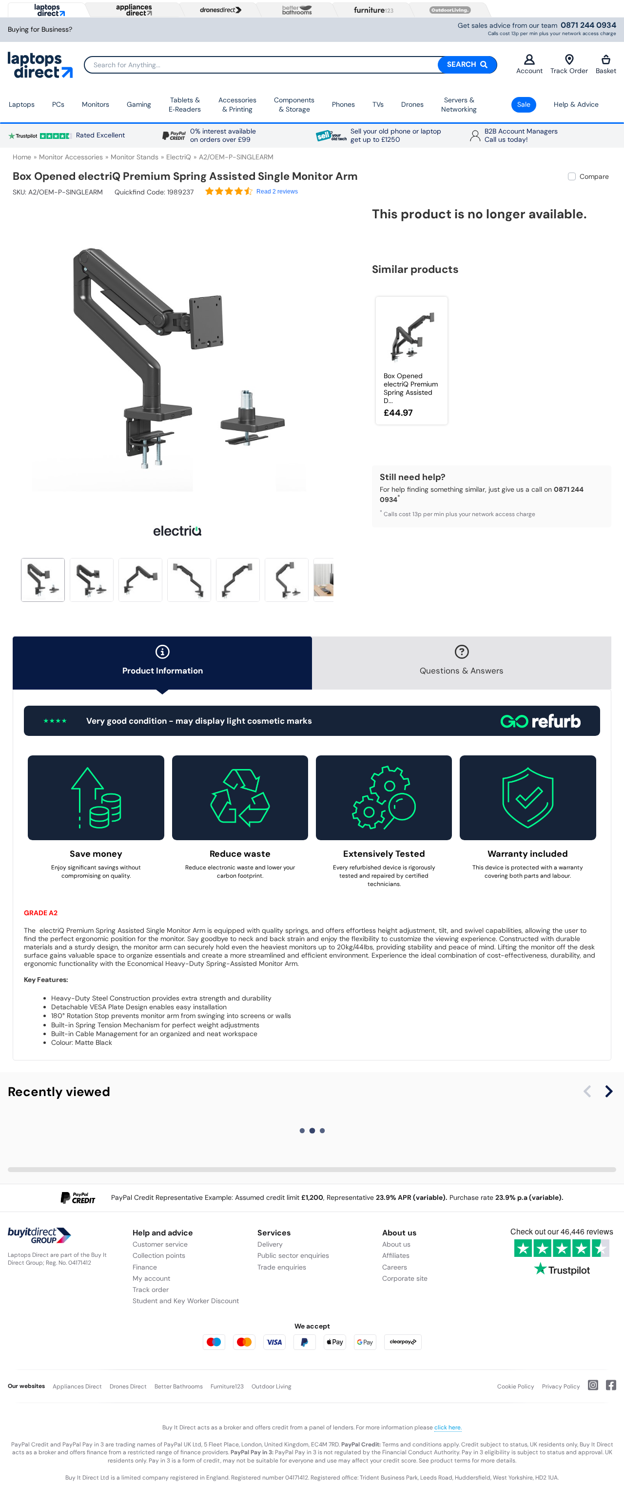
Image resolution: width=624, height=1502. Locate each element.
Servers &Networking (459, 105)
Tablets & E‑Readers (185, 105)
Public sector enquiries (293, 1255)
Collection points (159, 1255)
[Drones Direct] (218, 10)
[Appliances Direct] (133, 10)
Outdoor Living (272, 1386)
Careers (394, 1267)
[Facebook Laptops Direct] (607, 1389)
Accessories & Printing (237, 105)
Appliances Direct (77, 1386)
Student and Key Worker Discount (186, 1300)
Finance (145, 1267)
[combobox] (290, 65)
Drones (412, 104)
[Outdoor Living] (448, 10)
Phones (343, 104)
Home (22, 157)
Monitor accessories (71, 157)
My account (151, 1278)
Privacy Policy (561, 1386)
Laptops (22, 104)
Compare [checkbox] (594, 176)
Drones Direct (128, 1386)
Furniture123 (227, 1386)
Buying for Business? (40, 29)
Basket (606, 70)
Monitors (95, 104)
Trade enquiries (281, 1267)
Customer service (160, 1244)
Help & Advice (576, 104)
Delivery (270, 1244)
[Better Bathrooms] (295, 10)
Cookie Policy (515, 1386)
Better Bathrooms (179, 1386)
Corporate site (405, 1278)
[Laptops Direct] (47, 10)
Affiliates (396, 1255)
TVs (378, 104)
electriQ (178, 157)
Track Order (569, 70)
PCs (58, 104)
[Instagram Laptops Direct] (589, 1389)
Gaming (139, 104)
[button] (335, 353)
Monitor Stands (134, 157)
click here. (448, 1427)
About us (396, 1244)
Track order (151, 1289)
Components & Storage (294, 105)
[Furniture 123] (371, 9)
